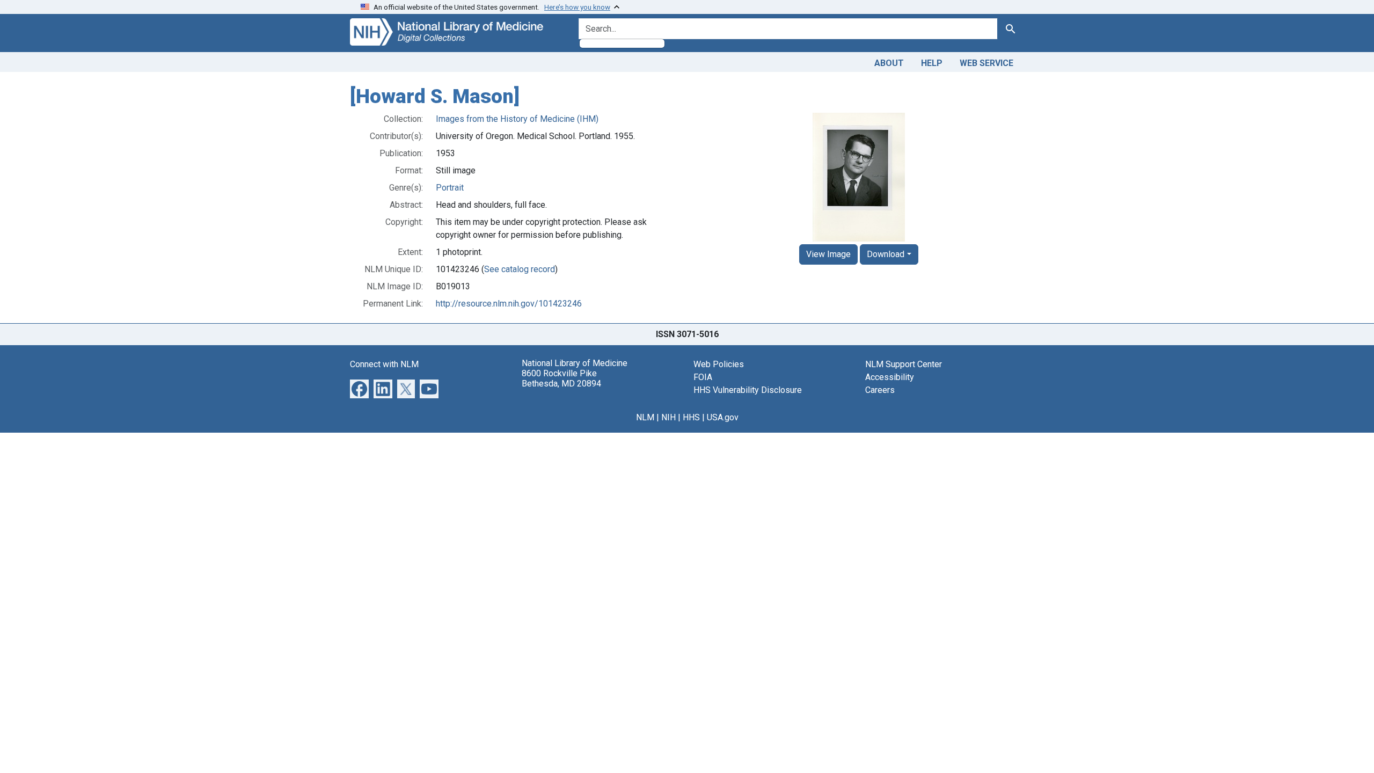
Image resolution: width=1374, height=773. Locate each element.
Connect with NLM (384, 364)
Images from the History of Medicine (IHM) (517, 119)
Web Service (986, 63)
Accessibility (889, 377)
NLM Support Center (903, 364)
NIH (668, 417)
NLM (645, 417)
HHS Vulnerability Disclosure (747, 390)
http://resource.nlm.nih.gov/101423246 (509, 303)
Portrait (450, 188)
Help (931, 63)
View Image (828, 254)
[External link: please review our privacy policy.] (359, 388)
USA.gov (723, 417)
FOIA (702, 377)
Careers (880, 390)
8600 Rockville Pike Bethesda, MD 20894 (561, 378)
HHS (691, 417)
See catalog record (519, 269)
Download (885, 254)
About (889, 63)
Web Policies (718, 364)
